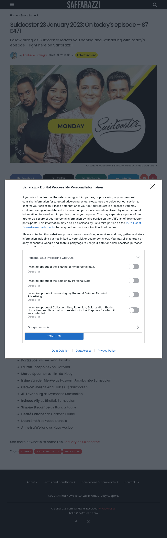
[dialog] (83, 269)
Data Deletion (60, 350)
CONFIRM (54, 336)
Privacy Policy (106, 350)
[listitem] (83, 257)
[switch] (134, 266)
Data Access (83, 350)
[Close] (154, 187)
